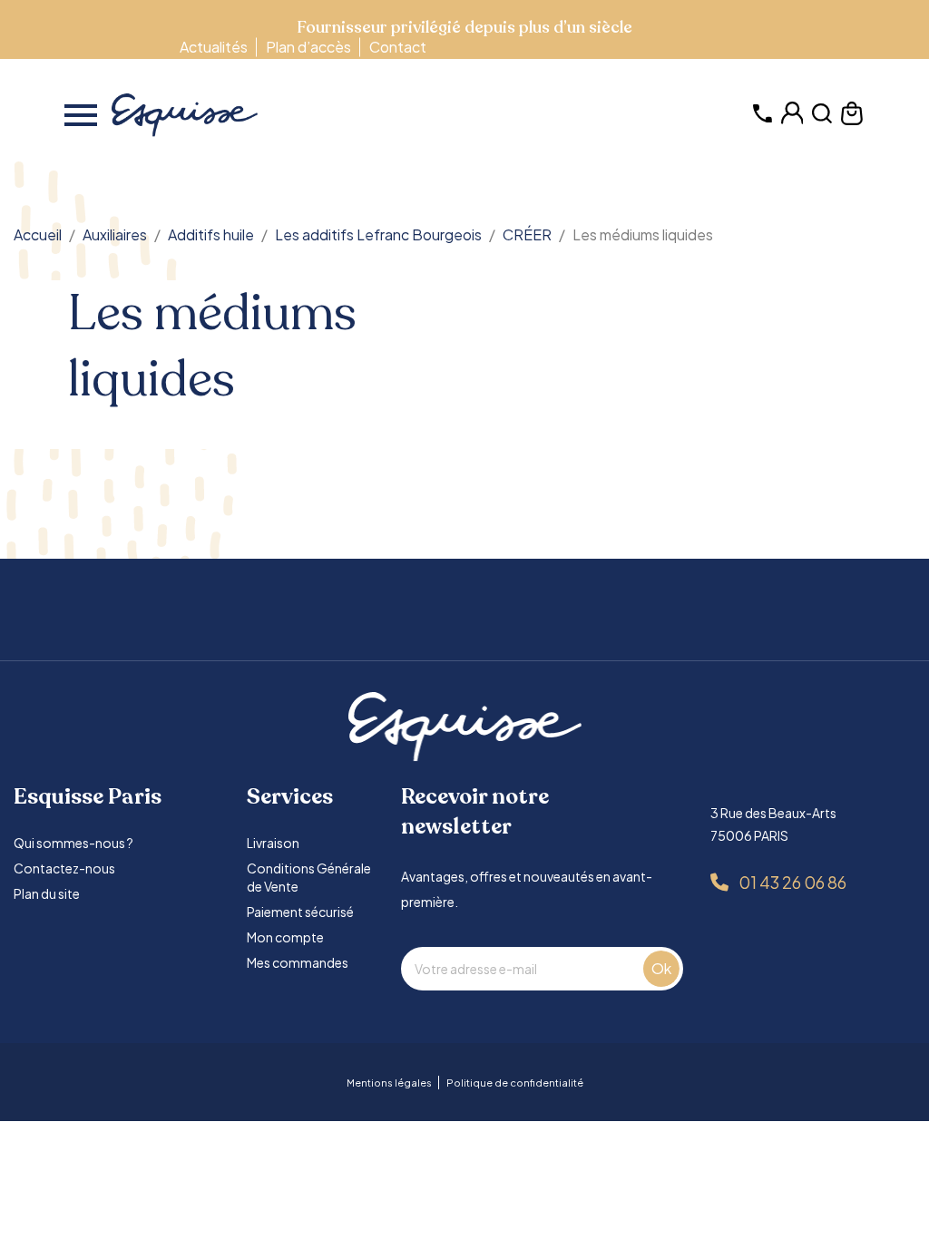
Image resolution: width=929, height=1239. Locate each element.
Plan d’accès (308, 46)
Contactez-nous (64, 868)
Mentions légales (389, 1082)
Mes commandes (297, 962)
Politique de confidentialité (514, 1082)
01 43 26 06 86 (792, 882)
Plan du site (47, 893)
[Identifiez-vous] (792, 120)
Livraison (273, 842)
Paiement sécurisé (300, 911)
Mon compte (285, 937)
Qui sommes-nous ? (73, 842)
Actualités (214, 46)
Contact (397, 46)
